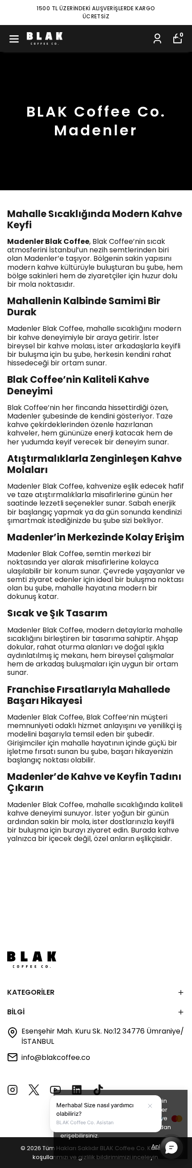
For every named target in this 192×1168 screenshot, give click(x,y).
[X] (34, 1089)
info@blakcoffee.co (55, 1057)
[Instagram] (12, 1089)
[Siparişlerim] (157, 38)
